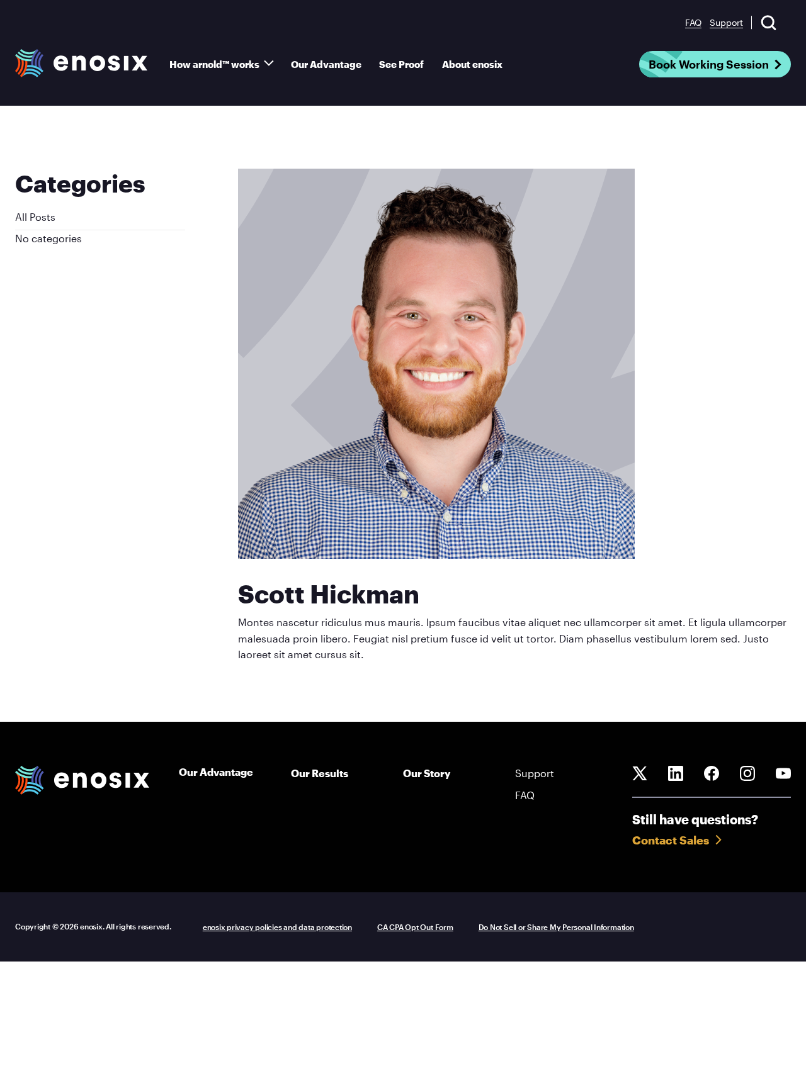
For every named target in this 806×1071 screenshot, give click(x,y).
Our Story (426, 773)
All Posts (35, 217)
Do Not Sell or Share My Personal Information (556, 926)
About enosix (472, 64)
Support (726, 22)
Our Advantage (326, 64)
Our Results (319, 773)
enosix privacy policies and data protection (277, 926)
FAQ (693, 22)
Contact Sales (670, 840)
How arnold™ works (214, 64)
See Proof (401, 64)
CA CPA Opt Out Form (415, 926)
